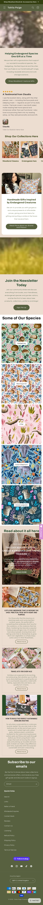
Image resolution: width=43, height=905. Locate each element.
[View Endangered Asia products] (29, 149)
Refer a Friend (9, 806)
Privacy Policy (9, 845)
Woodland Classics (11, 161)
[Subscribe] (36, 784)
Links (6, 801)
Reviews (7, 821)
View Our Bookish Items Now (13, 129)
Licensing (7, 831)
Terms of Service (10, 850)
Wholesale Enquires (11, 811)
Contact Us (8, 826)
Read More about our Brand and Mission (21, 226)
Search (6, 797)
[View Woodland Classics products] (10, 149)
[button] (4, 7)
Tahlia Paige (18, 899)
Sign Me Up (21, 307)
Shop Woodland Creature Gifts (21, 81)
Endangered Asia (29, 161)
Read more (21, 572)
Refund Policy (9, 835)
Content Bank (9, 816)
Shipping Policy (9, 840)
